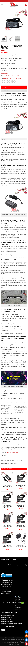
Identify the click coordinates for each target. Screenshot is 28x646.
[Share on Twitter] (7, 81)
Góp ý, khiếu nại (6, 593)
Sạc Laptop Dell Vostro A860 (21, 486)
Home (2, 44)
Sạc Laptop (17, 44)
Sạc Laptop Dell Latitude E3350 (20, 506)
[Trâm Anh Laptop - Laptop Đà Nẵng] (14, 4)
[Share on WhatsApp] (2, 81)
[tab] (14, 87)
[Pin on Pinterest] (12, 81)
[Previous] (3, 22)
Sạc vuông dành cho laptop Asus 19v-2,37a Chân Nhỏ (21, 547)
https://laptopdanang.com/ (12, 452)
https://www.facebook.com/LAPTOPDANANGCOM (13, 457)
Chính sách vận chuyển (7, 621)
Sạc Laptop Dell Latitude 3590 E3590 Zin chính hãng (7, 506)
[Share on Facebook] (5, 81)
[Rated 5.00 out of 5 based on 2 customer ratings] (14, 50)
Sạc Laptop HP (15, 75)
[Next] (25, 22)
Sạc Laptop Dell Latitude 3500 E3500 (7, 526)
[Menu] (2, 4)
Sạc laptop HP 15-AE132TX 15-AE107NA (12, 78)
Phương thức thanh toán (8, 615)
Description (5, 87)
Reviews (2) (5, 90)
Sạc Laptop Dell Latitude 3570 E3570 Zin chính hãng (7, 547)
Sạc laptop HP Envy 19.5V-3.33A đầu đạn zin (7, 486)
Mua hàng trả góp (6, 586)
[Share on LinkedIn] (14, 81)
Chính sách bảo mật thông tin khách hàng (12, 623)
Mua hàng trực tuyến (7, 582)
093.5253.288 (14, 563)
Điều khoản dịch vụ (6, 591)
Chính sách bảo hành (7, 617)
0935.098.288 (22, 561)
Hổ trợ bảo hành (6, 589)
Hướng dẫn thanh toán (7, 584)
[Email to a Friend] (9, 81)
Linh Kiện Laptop (9, 44)
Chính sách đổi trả (6, 619)
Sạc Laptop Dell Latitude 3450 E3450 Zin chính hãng (20, 527)
